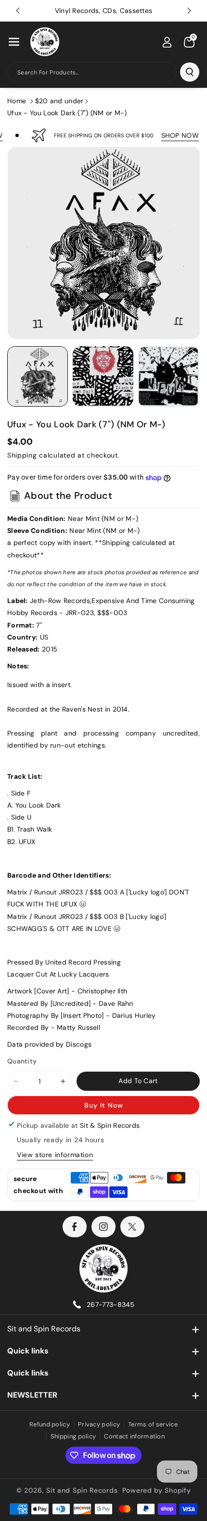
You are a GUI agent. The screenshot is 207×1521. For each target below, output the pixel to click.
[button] (14, 41)
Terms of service (153, 1424)
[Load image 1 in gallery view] (37, 376)
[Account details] (167, 42)
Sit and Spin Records (43, 1329)
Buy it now (103, 1105)
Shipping (22, 455)
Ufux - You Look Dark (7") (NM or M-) (67, 113)
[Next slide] (189, 10)
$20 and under (59, 101)
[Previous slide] (17, 10)
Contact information (134, 1436)
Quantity (22, 1061)
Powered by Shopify (156, 1490)
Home (16, 101)
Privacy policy (99, 1424)
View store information (55, 1154)
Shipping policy (73, 1436)
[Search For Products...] (189, 72)
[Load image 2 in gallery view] (103, 376)
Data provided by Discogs (49, 1044)
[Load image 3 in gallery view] (168, 376)
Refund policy (49, 1424)
